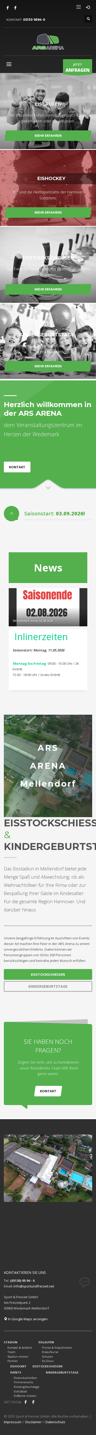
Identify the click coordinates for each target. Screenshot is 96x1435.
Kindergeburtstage (26, 1387)
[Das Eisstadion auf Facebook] (8, 8)
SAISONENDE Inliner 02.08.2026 (33, 620)
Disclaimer (33, 1422)
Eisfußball (20, 1391)
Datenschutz (55, 1422)
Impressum (12, 1422)
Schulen (47, 1356)
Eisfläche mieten (25, 1396)
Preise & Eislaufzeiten (57, 1347)
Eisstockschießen (25, 1378)
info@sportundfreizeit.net (34, 1286)
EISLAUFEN (46, 1342)
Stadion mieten (17, 1356)
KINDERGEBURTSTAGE (62, 1372)
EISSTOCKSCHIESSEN (47, 1366)
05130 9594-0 (34, 20)
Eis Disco (48, 1361)
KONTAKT (48, 1091)
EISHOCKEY (18, 1366)
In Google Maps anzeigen (27, 1319)
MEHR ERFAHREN (48, 135)
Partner (12, 1361)
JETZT (78, 68)
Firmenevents (23, 1382)
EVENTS (15, 1372)
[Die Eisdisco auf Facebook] (15, 8)
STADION (10, 1342)
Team (11, 1352)
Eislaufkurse (50, 1352)
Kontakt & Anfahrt (19, 1347)
